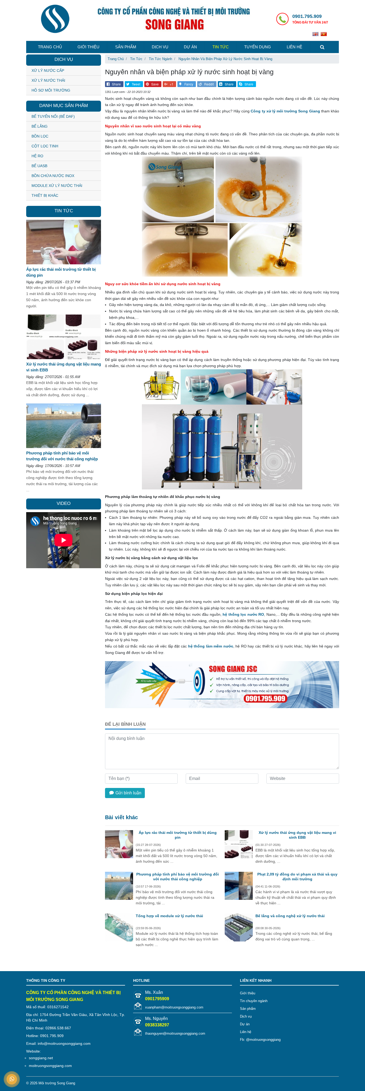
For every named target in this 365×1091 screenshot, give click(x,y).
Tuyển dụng (257, 47)
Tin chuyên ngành (253, 1001)
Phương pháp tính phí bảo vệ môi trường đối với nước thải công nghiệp (177, 876)
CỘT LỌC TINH (45, 146)
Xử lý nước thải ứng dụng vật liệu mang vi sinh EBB (297, 834)
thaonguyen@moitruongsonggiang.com (175, 1033)
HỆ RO (37, 156)
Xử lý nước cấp (48, 70)
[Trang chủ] (55, 19)
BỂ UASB (39, 166)
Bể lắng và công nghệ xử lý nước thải (290, 916)
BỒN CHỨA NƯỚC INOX (53, 176)
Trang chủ (50, 47)
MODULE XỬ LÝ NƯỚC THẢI (57, 185)
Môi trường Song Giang (56, 1083)
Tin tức (220, 47)
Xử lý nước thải (48, 80)
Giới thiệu (88, 47)
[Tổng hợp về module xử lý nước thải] (119, 928)
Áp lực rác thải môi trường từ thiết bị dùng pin (178, 834)
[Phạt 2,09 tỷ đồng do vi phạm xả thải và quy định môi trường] (239, 886)
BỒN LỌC (40, 136)
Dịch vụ (160, 47)
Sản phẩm (125, 47)
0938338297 (157, 1025)
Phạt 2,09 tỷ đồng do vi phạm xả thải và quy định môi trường (297, 876)
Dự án (190, 47)
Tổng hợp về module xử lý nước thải (169, 916)
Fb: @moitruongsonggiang (260, 1040)
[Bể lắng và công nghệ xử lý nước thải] (239, 928)
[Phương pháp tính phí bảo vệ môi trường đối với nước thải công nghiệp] (119, 886)
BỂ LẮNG (40, 126)
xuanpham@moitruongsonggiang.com (174, 1007)
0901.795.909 (307, 16)
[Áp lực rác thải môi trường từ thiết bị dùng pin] (119, 845)
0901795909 (157, 998)
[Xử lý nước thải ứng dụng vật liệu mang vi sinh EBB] (239, 845)
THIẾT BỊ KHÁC (45, 195)
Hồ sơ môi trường (51, 90)
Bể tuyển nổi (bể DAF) (53, 116)
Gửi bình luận (127, 793)
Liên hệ (294, 47)
